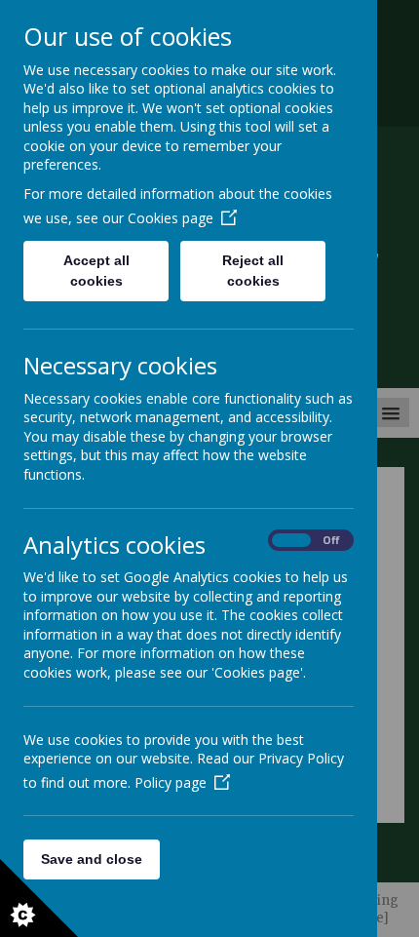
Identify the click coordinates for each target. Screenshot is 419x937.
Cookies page (170, 218)
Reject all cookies (253, 271)
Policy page (170, 782)
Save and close (91, 859)
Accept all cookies (96, 271)
